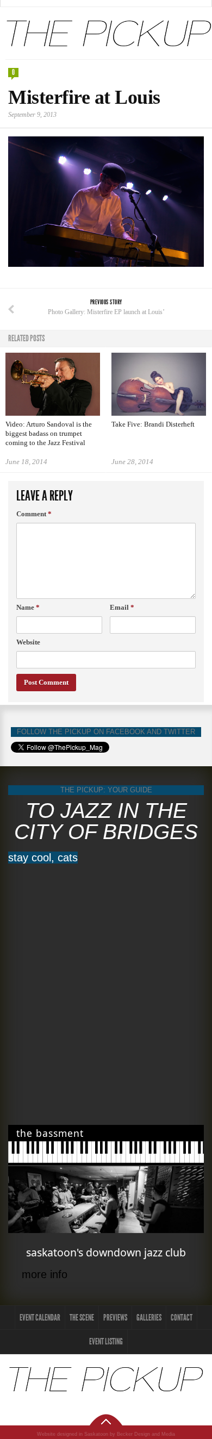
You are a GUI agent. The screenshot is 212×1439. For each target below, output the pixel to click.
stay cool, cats (43, 858)
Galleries (148, 1317)
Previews (115, 1317)
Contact (181, 1317)
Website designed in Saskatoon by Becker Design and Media (106, 1434)
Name (28, 607)
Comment (34, 514)
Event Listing (106, 1341)
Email (122, 607)
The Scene (82, 1317)
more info (44, 1274)
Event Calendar (40, 1317)
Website (28, 642)
